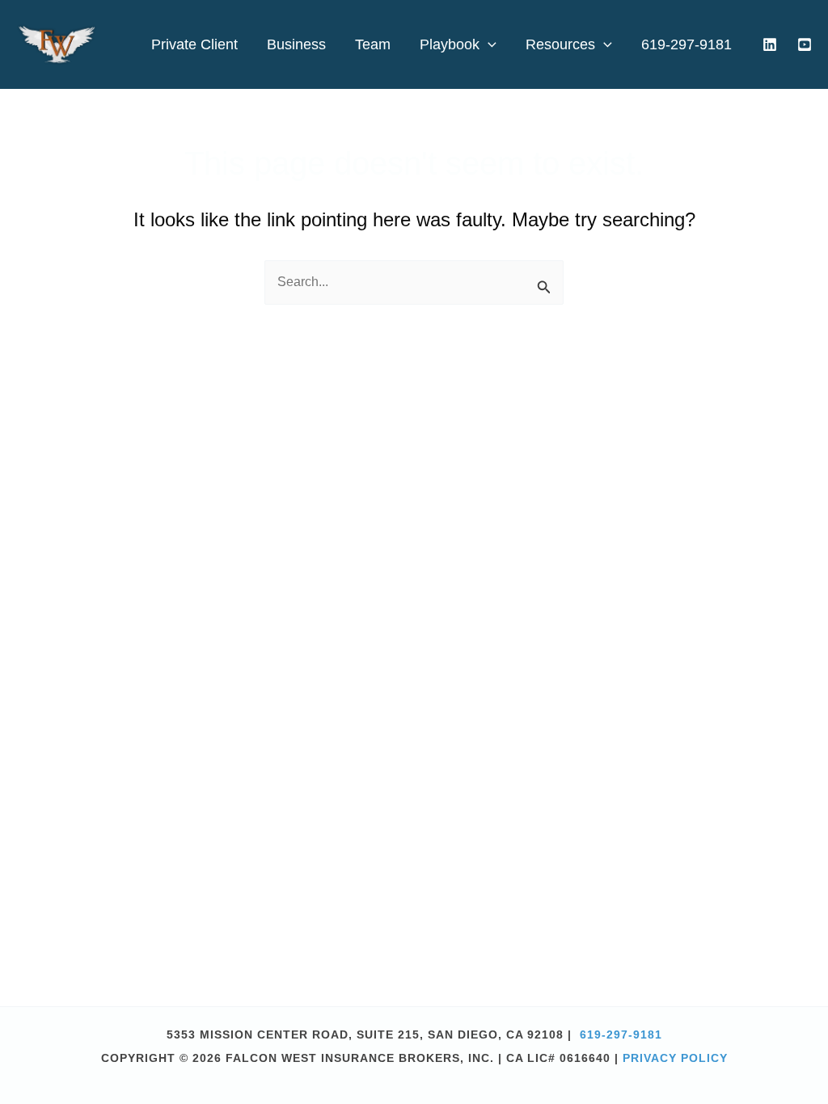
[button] (487, 44)
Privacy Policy (675, 1057)
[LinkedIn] (770, 44)
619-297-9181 (621, 1034)
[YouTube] (804, 44)
